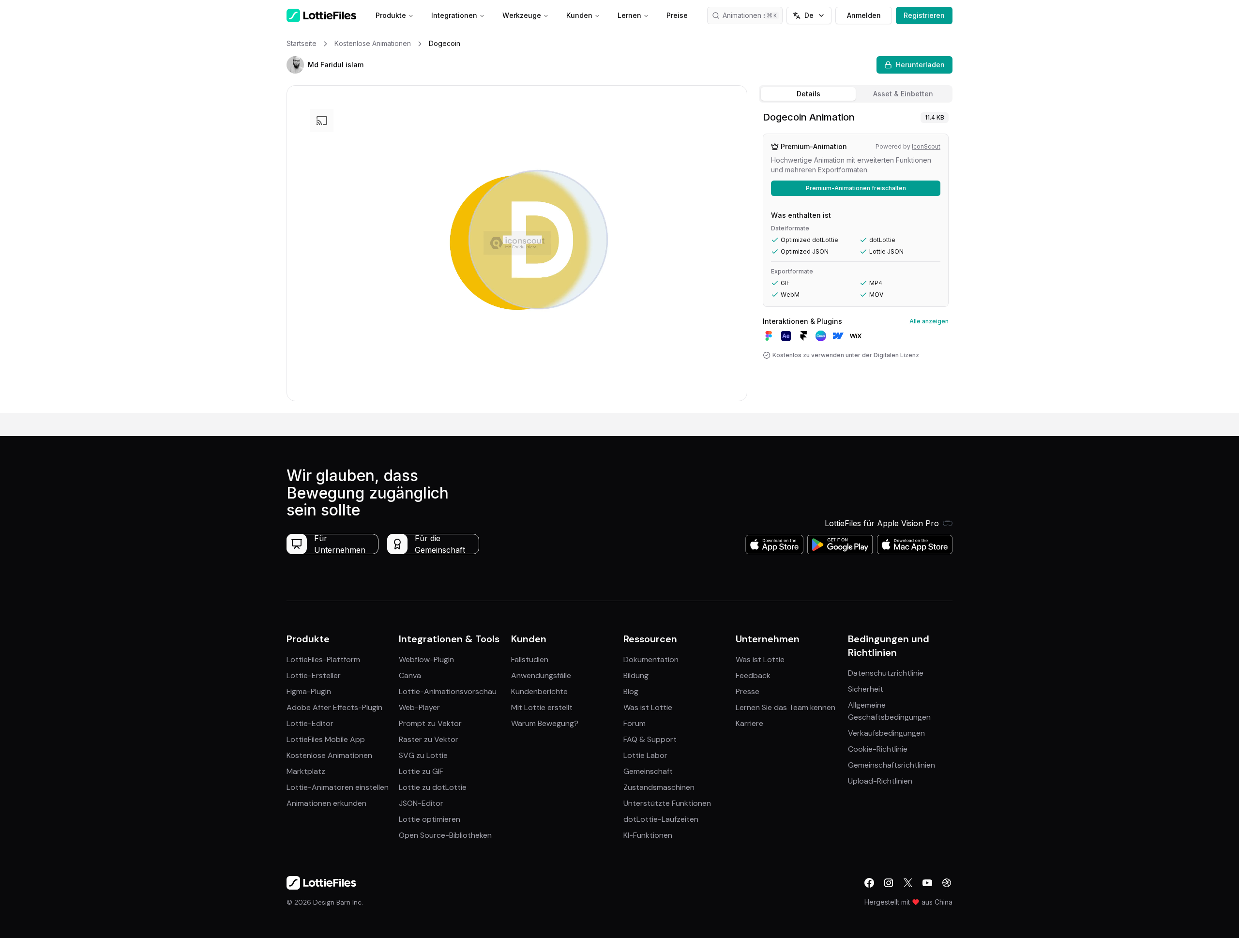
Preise (677, 15)
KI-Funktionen (647, 835)
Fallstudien (529, 659)
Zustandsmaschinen (659, 787)
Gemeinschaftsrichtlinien (891, 765)
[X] (908, 883)
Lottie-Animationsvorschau (448, 691)
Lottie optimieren (429, 819)
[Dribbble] (946, 883)
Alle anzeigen (929, 321)
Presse (747, 691)
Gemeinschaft (648, 771)
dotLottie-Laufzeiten (660, 819)
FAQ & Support (650, 739)
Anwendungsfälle (541, 675)
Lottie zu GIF (421, 771)
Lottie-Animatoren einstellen (338, 787)
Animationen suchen (753, 15)
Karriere (749, 723)
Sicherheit (865, 689)
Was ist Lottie (647, 707)
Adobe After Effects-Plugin (334, 707)
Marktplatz (306, 771)
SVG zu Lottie (423, 755)
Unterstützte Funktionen (667, 803)
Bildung (636, 675)
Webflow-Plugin (426, 659)
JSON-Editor (421, 803)
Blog (630, 691)
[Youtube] (927, 883)
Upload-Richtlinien (880, 781)
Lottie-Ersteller (314, 675)
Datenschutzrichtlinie (885, 673)
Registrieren (924, 15)
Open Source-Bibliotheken (445, 835)
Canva (410, 675)
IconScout (926, 146)
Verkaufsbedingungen (886, 733)
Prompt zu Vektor (430, 723)
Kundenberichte (539, 691)
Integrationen (454, 15)
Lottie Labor (645, 755)
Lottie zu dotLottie (433, 787)
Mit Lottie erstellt (542, 707)
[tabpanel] (855, 259)
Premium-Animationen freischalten (856, 188)
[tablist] (855, 94)
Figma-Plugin (309, 691)
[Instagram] (888, 883)
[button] (295, 65)
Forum (634, 723)
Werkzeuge (521, 15)
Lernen (629, 15)
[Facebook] (869, 883)
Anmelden (864, 15)
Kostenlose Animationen (329, 755)
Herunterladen (920, 65)
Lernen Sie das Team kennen (785, 707)
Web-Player (419, 707)
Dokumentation (651, 659)
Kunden (579, 15)
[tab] (808, 94)
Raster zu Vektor (428, 739)
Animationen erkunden (326, 803)
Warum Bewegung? (544, 723)
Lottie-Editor (310, 723)
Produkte (391, 15)
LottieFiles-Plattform (323, 659)
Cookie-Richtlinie (877, 749)
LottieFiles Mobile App (326, 739)
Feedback (753, 675)
